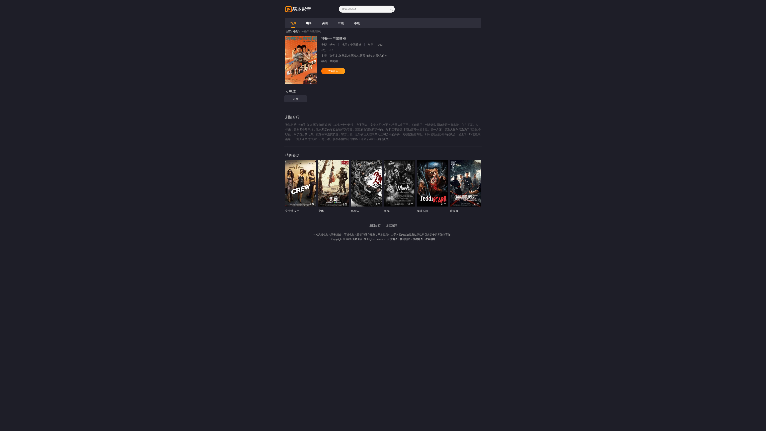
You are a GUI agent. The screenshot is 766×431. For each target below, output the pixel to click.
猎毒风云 (455, 211)
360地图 (430, 239)
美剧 (325, 23)
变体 (321, 211)
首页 (293, 23)
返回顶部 (391, 225)
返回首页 (375, 225)
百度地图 (392, 239)
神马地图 (405, 239)
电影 (309, 23)
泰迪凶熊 (422, 211)
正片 (295, 99)
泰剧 (357, 23)
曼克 (387, 211)
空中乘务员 (292, 211)
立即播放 (333, 71)
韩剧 (341, 23)
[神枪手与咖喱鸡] (301, 60)
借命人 (355, 211)
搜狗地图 (418, 239)
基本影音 (357, 239)
